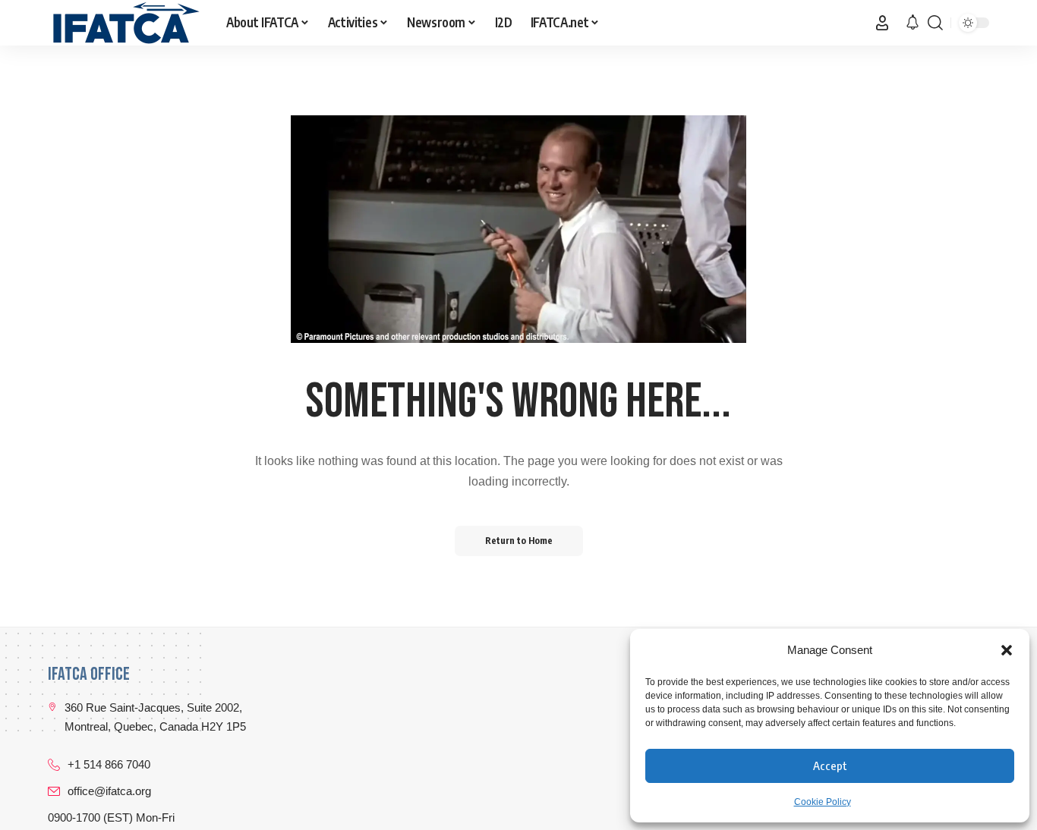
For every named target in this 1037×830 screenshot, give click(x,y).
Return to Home (519, 540)
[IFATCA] (125, 23)
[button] (1006, 650)
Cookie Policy (822, 802)
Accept (830, 765)
